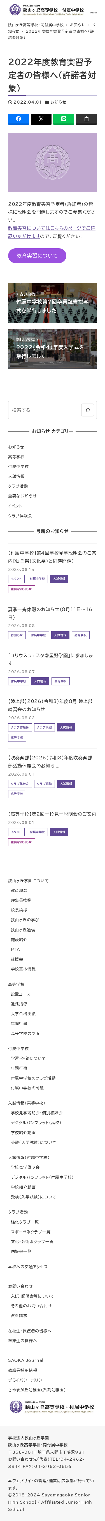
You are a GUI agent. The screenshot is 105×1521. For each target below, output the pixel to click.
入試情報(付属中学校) (29, 1157)
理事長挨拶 (20, 900)
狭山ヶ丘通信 (21, 930)
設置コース (19, 994)
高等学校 (16, 457)
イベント (15, 506)
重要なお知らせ (22, 496)
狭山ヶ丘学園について (28, 881)
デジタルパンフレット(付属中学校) (41, 1177)
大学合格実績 (22, 1014)
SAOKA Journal (26, 1360)
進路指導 (17, 1004)
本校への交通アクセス (28, 1267)
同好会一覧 (20, 1251)
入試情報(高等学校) (27, 1103)
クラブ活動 (18, 486)
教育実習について (37, 255)
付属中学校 (18, 466)
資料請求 (17, 1315)
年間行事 (17, 1023)
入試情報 (16, 476)
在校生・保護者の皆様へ (30, 1331)
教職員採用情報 (22, 1370)
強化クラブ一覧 (23, 1222)
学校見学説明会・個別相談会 (35, 1113)
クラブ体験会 (20, 516)
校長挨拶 (17, 910)
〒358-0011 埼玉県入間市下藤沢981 (46, 1452)
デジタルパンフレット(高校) (35, 1123)
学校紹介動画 (22, 1133)
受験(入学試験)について (32, 1142)
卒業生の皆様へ (22, 1341)
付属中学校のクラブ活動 (32, 1078)
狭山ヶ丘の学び (23, 920)
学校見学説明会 (24, 1167)
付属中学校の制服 (26, 1088)
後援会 (15, 959)
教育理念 (17, 890)
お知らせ (58, 102)
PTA (14, 949)
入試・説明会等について (31, 1296)
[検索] (87, 410)
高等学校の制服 (24, 1033)
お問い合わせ (20, 1286)
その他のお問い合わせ (30, 1306)
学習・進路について (27, 1058)
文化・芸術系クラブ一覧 (31, 1241)
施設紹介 (17, 940)
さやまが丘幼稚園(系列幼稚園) (37, 1390)
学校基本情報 (22, 969)
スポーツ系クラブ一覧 (29, 1232)
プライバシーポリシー (27, 1380)
